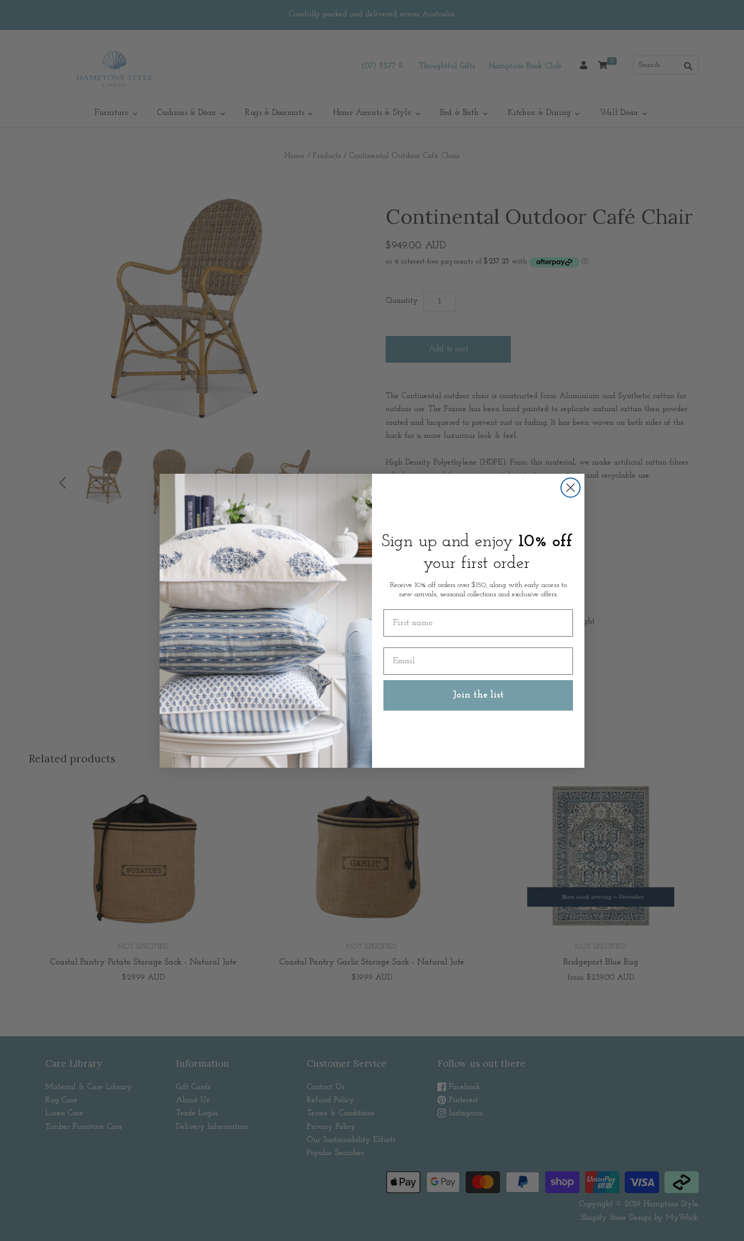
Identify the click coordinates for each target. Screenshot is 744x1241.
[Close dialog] (570, 487)
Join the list (478, 695)
